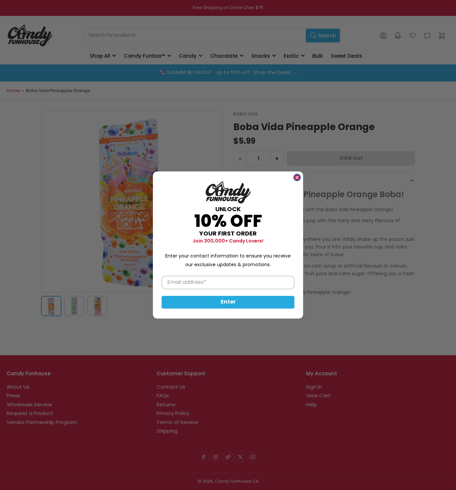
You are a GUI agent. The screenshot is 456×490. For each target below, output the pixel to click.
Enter (228, 302)
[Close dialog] (297, 177)
